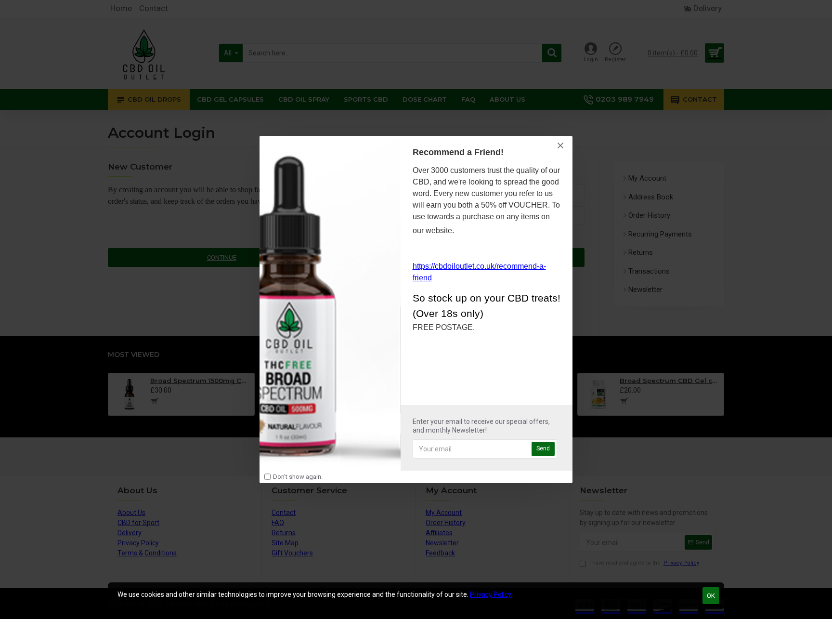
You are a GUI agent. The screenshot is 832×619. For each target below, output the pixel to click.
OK (711, 595)
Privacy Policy (490, 594)
